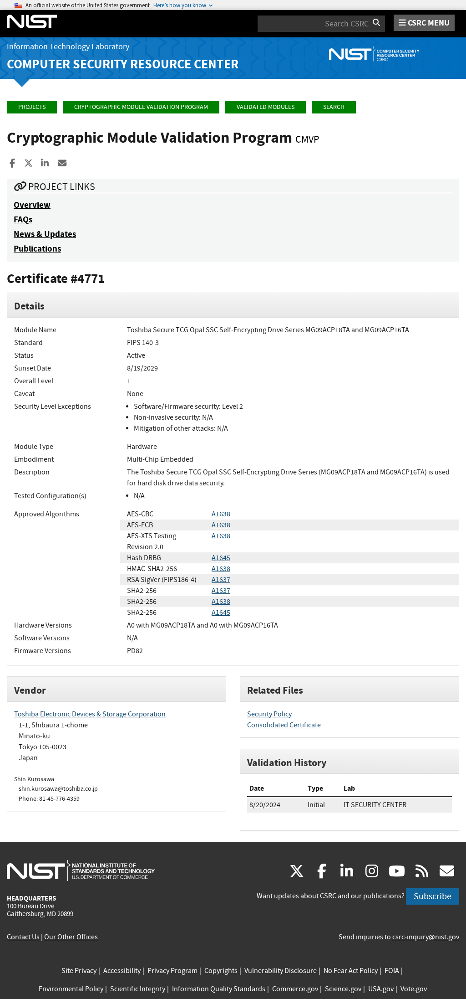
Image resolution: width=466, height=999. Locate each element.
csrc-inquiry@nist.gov (425, 937)
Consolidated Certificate (284, 725)
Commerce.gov (295, 989)
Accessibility (122, 970)
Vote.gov (413, 989)
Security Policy (269, 714)
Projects (32, 107)
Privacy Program (172, 970)
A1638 (221, 514)
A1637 (221, 579)
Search (333, 107)
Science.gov (343, 989)
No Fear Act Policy (351, 970)
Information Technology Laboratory (68, 46)
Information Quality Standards (218, 989)
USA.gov (381, 989)
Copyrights (221, 970)
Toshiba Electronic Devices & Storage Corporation (90, 714)
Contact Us (23, 937)
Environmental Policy (71, 989)
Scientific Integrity (137, 989)
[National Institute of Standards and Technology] (81, 870)
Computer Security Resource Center (122, 64)
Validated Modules (265, 107)
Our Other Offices (71, 937)
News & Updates (45, 234)
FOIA (392, 970)
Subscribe (432, 896)
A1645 (221, 557)
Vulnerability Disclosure (280, 970)
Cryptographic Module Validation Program (141, 107)
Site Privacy (78, 970)
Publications (37, 248)
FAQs (23, 219)
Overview (32, 205)
